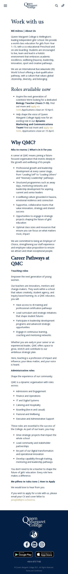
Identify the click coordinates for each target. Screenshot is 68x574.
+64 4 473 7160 (34, 561)
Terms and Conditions (34, 571)
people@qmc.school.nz (23, 499)
